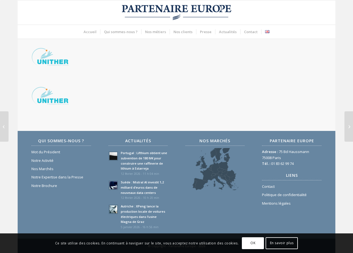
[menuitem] (90, 32)
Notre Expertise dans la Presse (57, 177)
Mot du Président (45, 151)
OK (252, 243)
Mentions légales (276, 203)
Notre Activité (42, 160)
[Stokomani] (348, 126)
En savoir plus (282, 243)
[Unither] (4, 126)
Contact (268, 186)
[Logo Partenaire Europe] (176, 12)
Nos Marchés (42, 168)
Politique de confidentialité (284, 194)
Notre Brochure (44, 185)
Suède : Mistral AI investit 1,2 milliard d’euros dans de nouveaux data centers (142, 187)
